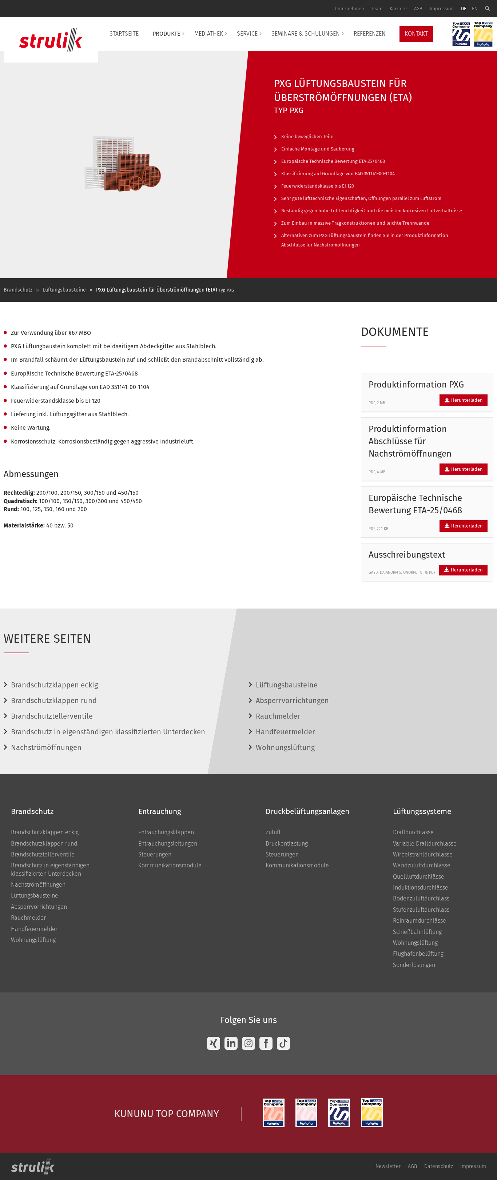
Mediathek (208, 33)
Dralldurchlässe (413, 832)
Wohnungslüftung (285, 747)
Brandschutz (18, 290)
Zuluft (273, 832)
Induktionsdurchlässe (420, 887)
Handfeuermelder (285, 731)
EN (475, 8)
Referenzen (370, 33)
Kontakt (416, 33)
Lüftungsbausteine (64, 290)
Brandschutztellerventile (52, 716)
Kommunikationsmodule (170, 865)
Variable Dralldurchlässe (425, 843)
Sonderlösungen (414, 965)
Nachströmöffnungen (46, 747)
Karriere (398, 8)
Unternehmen (349, 8)
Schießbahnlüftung (417, 931)
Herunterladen (466, 400)
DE (463, 8)
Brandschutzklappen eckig (54, 685)
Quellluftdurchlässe (418, 876)
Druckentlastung (287, 843)
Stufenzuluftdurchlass (421, 909)
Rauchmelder (278, 716)
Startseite (124, 33)
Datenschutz (438, 1166)
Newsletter (388, 1166)
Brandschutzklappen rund (54, 700)
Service (247, 33)
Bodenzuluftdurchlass (421, 898)
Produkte (166, 33)
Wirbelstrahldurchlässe (423, 854)
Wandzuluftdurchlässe (421, 865)
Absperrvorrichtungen (292, 700)
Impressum (442, 8)
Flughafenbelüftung (418, 953)
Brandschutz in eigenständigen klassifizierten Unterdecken (108, 731)
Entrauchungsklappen (166, 832)
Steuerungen (154, 854)
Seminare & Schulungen (305, 33)
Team (376, 8)
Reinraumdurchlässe (419, 920)
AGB (418, 8)
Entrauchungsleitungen (167, 843)
